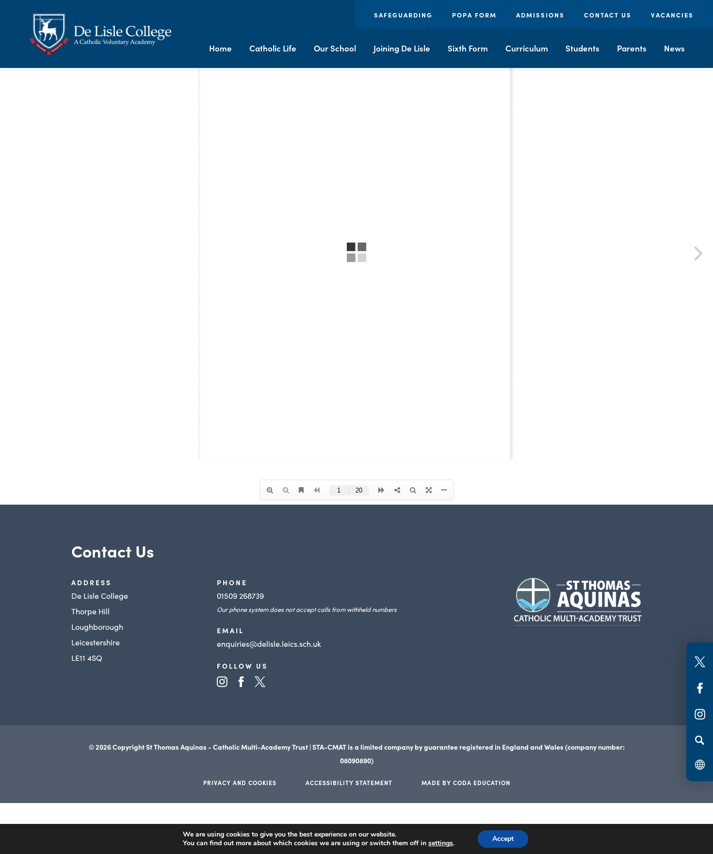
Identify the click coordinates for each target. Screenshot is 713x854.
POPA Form (474, 14)
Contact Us (608, 14)
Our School (335, 48)
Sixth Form (468, 48)
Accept (503, 838)
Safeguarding (403, 14)
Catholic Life (272, 48)
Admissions (540, 14)
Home (220, 48)
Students (583, 48)
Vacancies (672, 14)
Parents (632, 48)
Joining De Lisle (401, 48)
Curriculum (526, 48)
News (674, 48)
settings (440, 843)
